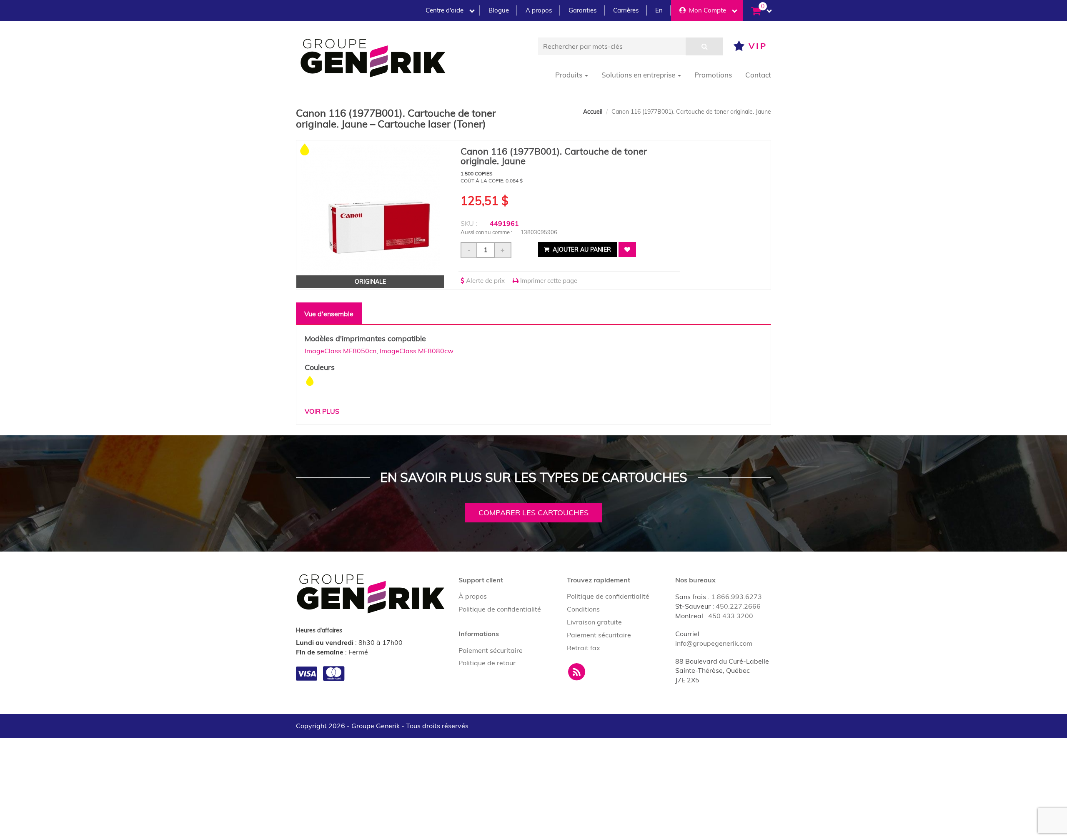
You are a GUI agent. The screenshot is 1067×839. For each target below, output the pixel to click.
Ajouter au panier (581, 249)
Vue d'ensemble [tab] (328, 314)
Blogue (498, 10)
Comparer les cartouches (533, 512)
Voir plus (322, 411)
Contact (758, 74)
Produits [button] (569, 74)
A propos (539, 10)
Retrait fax (583, 648)
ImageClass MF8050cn (340, 351)
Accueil (592, 111)
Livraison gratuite (594, 622)
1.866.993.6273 (736, 596)
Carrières (626, 10)
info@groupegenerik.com (713, 643)
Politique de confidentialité (499, 609)
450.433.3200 (730, 616)
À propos (472, 596)
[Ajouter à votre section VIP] (627, 249)
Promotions (713, 74)
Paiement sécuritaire (490, 650)
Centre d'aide (444, 10)
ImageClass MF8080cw (416, 351)
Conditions (583, 609)
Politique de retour (487, 663)
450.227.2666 (738, 606)
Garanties (582, 10)
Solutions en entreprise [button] (639, 74)
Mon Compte (706, 10)
